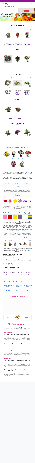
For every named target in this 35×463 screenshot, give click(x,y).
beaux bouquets (28, 172)
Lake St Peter (25, 270)
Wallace (4, 270)
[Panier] (30, 3)
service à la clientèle (14, 183)
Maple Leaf (24, 274)
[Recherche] (26, 3)
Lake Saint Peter (15, 270)
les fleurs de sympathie (18, 174)
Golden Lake (5, 272)
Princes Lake (9, 270)
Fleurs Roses (5, 212)
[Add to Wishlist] (11, 29)
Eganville (19, 274)
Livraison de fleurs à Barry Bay (8, 341)
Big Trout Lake (30, 274)
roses (20, 177)
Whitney (18, 272)
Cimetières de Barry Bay (7, 367)
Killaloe (10, 272)
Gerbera (10, 197)
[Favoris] (28, 3)
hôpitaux (24, 260)
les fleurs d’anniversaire (27, 174)
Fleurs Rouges (10, 212)
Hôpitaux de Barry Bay (7, 358)
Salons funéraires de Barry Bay (8, 350)
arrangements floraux (7, 173)
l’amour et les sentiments (7, 176)
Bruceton (13, 272)
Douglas (15, 274)
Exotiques (30, 197)
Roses (5, 197)
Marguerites (15, 197)
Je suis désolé (16, 230)
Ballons (15, 239)
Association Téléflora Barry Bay (17, 300)
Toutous (25, 239)
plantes (23, 177)
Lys (20, 197)
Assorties (25, 197)
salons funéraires (27, 250)
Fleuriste (8, 6)
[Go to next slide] (30, 86)
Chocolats (20, 239)
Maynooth (20, 270)
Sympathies (23, 230)
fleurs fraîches (16, 177)
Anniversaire (27, 229)
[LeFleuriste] (7, 4)
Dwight (4, 274)
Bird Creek (22, 272)
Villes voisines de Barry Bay (8, 332)
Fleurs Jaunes (15, 212)
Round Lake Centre (10, 274)
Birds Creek (27, 272)
